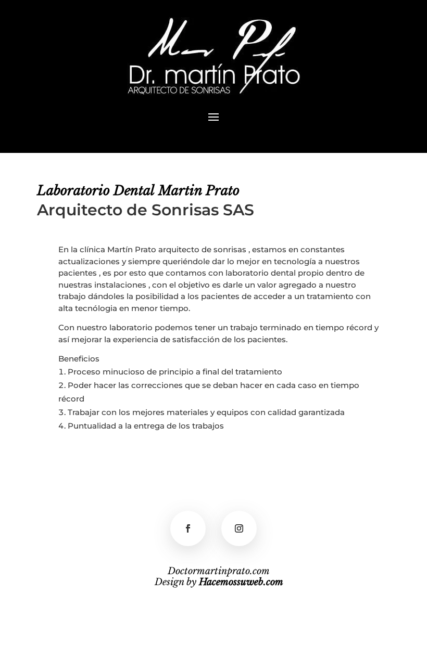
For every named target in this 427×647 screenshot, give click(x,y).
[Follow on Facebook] (188, 528)
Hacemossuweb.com (241, 582)
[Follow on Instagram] (239, 528)
